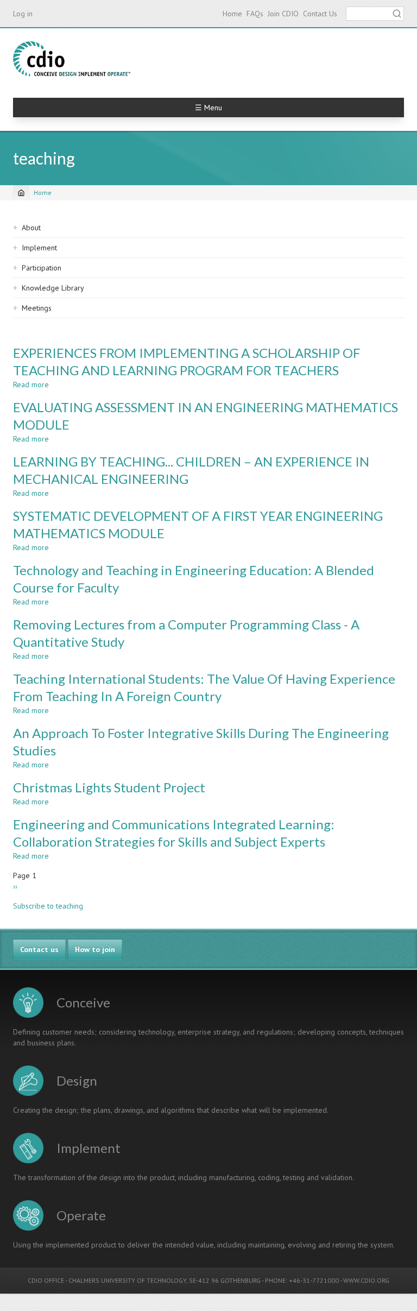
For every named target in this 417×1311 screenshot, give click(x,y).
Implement (39, 248)
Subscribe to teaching (48, 906)
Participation (41, 268)
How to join (95, 949)
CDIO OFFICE (46, 1280)
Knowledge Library (53, 288)
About (31, 227)
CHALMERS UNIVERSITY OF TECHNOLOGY (127, 1280)
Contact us (39, 949)
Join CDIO (283, 13)
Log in (23, 13)
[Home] (71, 58)
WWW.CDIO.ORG (366, 1280)
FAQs (255, 13)
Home (232, 13)
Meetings (37, 308)
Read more (31, 384)
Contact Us (320, 13)
